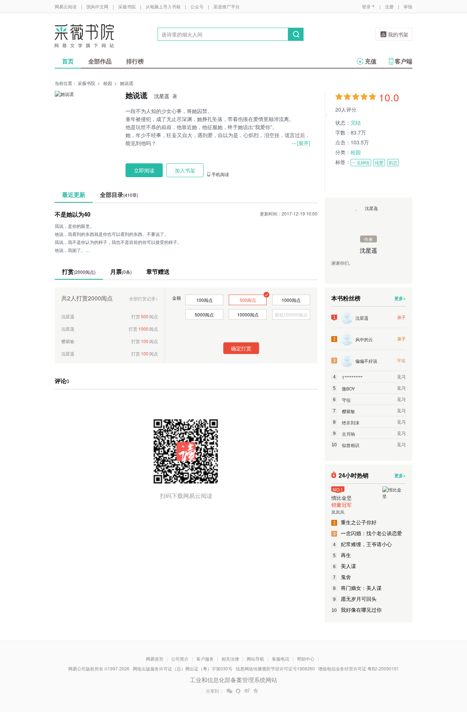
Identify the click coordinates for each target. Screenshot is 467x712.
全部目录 (119, 194)
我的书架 (398, 34)
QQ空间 (256, 691)
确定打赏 (241, 348)
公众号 (197, 6)
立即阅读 (144, 170)
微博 (247, 691)
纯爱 (379, 162)
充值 (371, 61)
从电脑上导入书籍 (163, 6)
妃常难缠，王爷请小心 (362, 544)
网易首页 (154, 658)
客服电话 (280, 658)
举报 (408, 6)
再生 (342, 555)
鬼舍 (342, 576)
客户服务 (205, 658)
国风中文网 (97, 6)
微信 (229, 691)
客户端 (403, 61)
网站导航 (255, 658)
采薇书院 (127, 6)
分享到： (214, 691)
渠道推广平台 (226, 6)
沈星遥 (161, 96)
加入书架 (185, 170)
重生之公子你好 (355, 522)
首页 (68, 61)
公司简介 (180, 658)
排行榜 (135, 61)
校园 (107, 83)
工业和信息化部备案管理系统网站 (233, 680)
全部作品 (100, 61)
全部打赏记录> (143, 298)
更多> (400, 298)
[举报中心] (432, 669)
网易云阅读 (66, 6)
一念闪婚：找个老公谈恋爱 (367, 533)
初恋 (393, 162)
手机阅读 (220, 174)
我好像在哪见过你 (357, 609)
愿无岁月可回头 (355, 598)
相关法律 (230, 658)
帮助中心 (305, 658)
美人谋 (344, 565)
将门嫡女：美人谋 (357, 587)
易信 (238, 691)
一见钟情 (361, 162)
